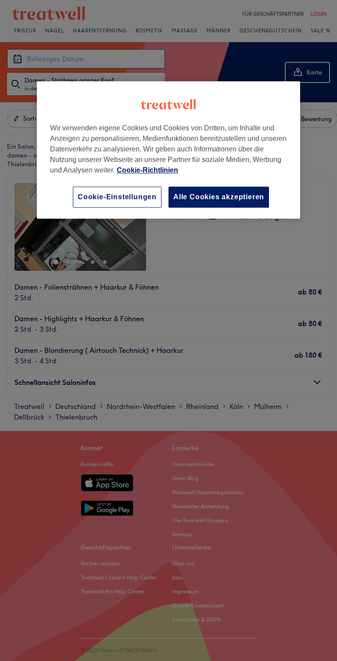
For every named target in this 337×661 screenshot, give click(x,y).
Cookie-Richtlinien (147, 170)
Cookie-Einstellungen (117, 197)
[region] (168, 150)
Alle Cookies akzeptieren (218, 197)
